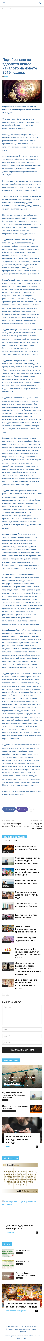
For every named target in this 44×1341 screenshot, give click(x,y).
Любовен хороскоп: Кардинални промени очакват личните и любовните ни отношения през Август (28, 968)
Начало (5, 9)
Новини (12, 9)
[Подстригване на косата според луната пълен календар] (22, 1130)
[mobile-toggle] (4, 3)
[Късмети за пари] (8, 1264)
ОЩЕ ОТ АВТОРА (10, 840)
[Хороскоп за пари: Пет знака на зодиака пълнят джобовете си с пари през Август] (8, 951)
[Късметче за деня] (8, 1253)
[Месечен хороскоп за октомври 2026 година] (8, 849)
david (6, 76)
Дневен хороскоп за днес (12, 1083)
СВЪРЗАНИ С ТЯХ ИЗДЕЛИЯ (14, 837)
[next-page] (7, 994)
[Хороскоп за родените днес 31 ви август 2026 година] (8, 895)
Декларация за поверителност (25, 1329)
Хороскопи (10, 1232)
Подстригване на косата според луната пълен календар (18, 1139)
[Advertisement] (22, 33)
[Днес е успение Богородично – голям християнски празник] (8, 928)
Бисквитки (9, 1329)
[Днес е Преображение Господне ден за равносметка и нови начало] (8, 983)
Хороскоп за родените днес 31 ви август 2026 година (26, 895)
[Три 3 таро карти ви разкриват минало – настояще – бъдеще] (22, 1296)
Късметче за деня (23, 1250)
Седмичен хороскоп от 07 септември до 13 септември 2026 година (27, 861)
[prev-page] (3, 994)
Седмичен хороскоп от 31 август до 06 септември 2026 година (27, 872)
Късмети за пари (22, 1262)
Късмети (7, 1244)
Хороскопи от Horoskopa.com (14, 1085)
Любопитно (6, 942)
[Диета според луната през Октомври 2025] (22, 1215)
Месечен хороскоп (6, 885)
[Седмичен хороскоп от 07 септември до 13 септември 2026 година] (8, 861)
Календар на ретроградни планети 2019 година (33, 826)
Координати (22, 1332)
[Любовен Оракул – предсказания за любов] (8, 1276)
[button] (40, 3)
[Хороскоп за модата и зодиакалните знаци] (8, 939)
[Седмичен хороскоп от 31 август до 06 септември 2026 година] (8, 872)
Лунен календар (30, 1327)
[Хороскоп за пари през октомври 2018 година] (8, 906)
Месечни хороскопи (6, 851)
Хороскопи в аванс (11, 1060)
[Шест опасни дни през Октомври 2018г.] (8, 917)
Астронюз (20, 9)
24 (36, 1311)
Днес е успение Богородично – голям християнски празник (25, 929)
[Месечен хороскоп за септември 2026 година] (8, 883)
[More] (31, 809)
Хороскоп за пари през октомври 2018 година (11, 825)
